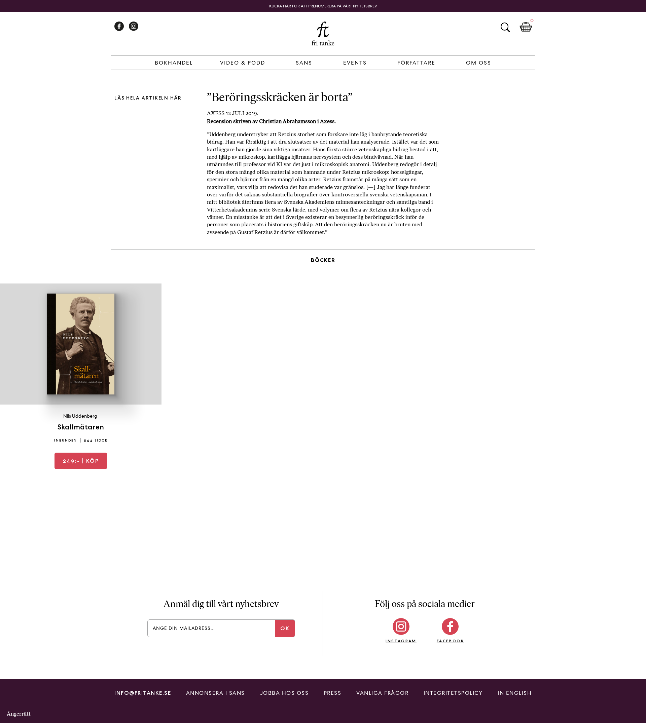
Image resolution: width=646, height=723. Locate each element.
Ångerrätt (19, 714)
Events (355, 62)
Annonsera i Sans (215, 692)
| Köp (81, 461)
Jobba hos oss (284, 692)
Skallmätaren (81, 427)
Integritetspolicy (453, 692)
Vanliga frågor (382, 692)
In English (515, 692)
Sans (304, 62)
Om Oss (478, 62)
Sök (505, 27)
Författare (416, 62)
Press (333, 692)
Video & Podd (242, 62)
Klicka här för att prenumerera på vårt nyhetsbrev (323, 6)
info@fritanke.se (142, 693)
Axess (327, 121)
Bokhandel (174, 62)
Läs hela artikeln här (148, 98)
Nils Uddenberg (80, 416)
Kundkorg (525, 27)
